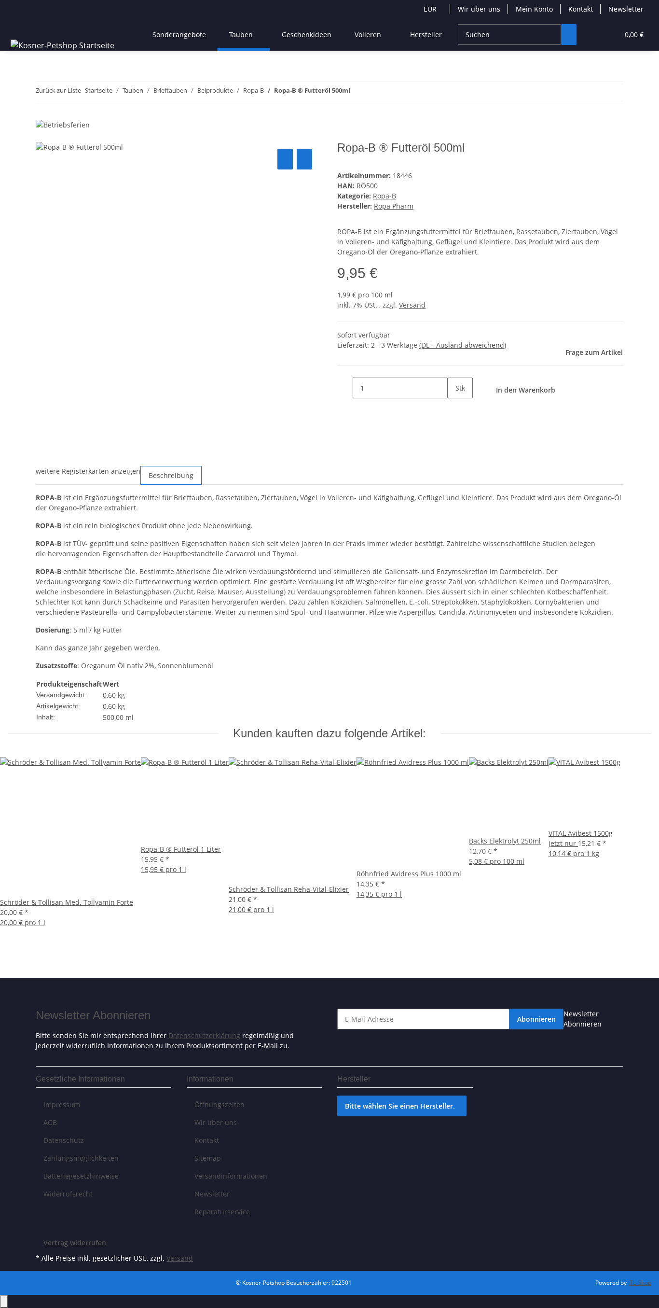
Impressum (61, 1104)
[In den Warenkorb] (43, 135)
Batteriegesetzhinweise (81, 1176)
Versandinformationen (230, 1176)
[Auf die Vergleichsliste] (285, 159)
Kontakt (580, 9)
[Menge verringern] (345, 388)
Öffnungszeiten (219, 1104)
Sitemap (207, 1158)
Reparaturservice (222, 1211)
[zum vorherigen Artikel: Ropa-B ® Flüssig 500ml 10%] (358, 92)
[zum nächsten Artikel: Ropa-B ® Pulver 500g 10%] (375, 92)
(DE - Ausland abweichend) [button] (462, 345)
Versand (412, 304)
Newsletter (626, 9)
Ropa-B (384, 195)
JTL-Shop (639, 1283)
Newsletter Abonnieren (582, 1018)
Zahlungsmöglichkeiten (81, 1158)
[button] (592, 34)
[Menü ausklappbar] (20, 26)
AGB (50, 1122)
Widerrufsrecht (68, 1193)
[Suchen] (569, 34)
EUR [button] (431, 9)
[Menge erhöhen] (455, 408)
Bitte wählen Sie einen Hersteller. (400, 1106)
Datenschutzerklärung (204, 1035)
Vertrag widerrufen (74, 1242)
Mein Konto (534, 9)
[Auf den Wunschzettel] (304, 159)
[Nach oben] (4, 1301)
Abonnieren (536, 1019)
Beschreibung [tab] (171, 475)
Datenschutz (63, 1140)
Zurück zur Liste (58, 90)
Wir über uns (479, 9)
